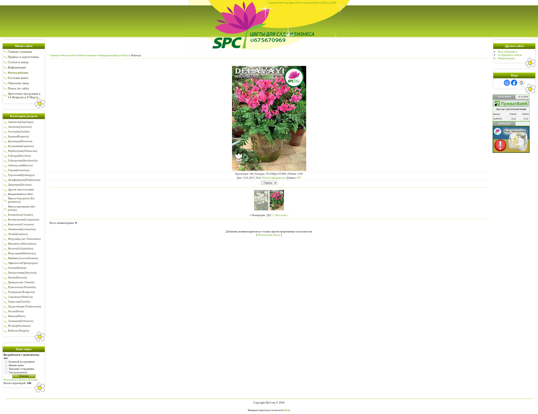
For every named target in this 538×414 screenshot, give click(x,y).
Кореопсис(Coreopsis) (21, 224)
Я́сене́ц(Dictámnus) (19, 325)
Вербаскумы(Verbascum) (22, 150)
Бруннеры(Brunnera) (20, 141)
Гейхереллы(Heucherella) (22, 160)
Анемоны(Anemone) (20, 126)
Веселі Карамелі (507, 51)
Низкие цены (16, 365)
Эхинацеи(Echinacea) (20, 320)
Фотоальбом (69, 55)
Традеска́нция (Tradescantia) (24, 306)
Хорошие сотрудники (21, 368)
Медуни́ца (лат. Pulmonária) (24, 238)
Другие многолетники (21, 189)
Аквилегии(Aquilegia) (20, 121)
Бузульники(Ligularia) (21, 146)
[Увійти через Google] (521, 82)
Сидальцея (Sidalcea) (20, 296)
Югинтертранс (506, 58)
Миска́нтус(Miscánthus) (22, 243)
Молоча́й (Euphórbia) (20, 248)
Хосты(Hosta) (16, 311)
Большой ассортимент (22, 361)
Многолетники (87, 55)
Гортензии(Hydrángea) (21, 175)
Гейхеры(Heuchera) (19, 155)
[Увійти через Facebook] (514, 83)
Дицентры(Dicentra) (20, 184)
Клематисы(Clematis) (20, 214)
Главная (272, 2)
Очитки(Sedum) (17, 267)
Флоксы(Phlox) (16, 316)
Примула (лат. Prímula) (21, 282)
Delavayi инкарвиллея (273, 177)
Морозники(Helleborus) (22, 253)
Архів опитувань (28, 379)
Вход (327, 2)
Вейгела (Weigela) (18, 330)
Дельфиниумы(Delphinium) (24, 179)
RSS (334, 2)
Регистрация (304, 2)
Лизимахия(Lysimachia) (22, 229)
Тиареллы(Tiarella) (19, 301)
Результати (10, 379)
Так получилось (18, 372)
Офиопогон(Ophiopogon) (23, 263)
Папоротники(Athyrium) (22, 272)
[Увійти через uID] (507, 83)
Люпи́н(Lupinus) (18, 234)
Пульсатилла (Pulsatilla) (22, 287)
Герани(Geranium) (18, 170)
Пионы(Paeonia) (17, 277)
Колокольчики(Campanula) (23, 219)
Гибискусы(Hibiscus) (20, 165)
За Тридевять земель (510, 54)
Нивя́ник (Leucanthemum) (23, 258)
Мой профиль (287, 2)
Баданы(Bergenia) (18, 136)
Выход (318, 2)
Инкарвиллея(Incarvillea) (20, 194)
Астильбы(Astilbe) (19, 131)
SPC (299, 177)
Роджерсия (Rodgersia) (21, 291)
